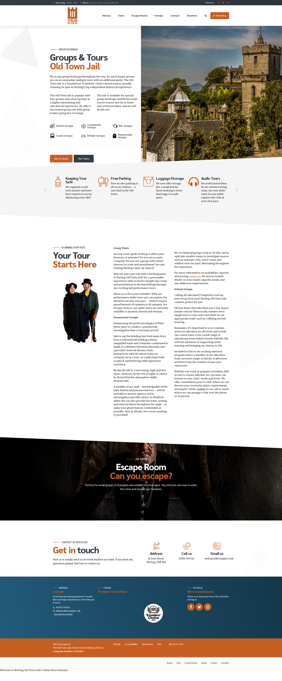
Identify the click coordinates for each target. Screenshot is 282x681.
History (106, 15)
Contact (175, 15)
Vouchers (192, 15)
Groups (159, 15)
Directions (147, 644)
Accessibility (131, 644)
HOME (117, 644)
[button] (45, 189)
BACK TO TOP (176, 644)
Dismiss (63, 670)
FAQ (159, 644)
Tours (121, 15)
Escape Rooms (140, 15)
